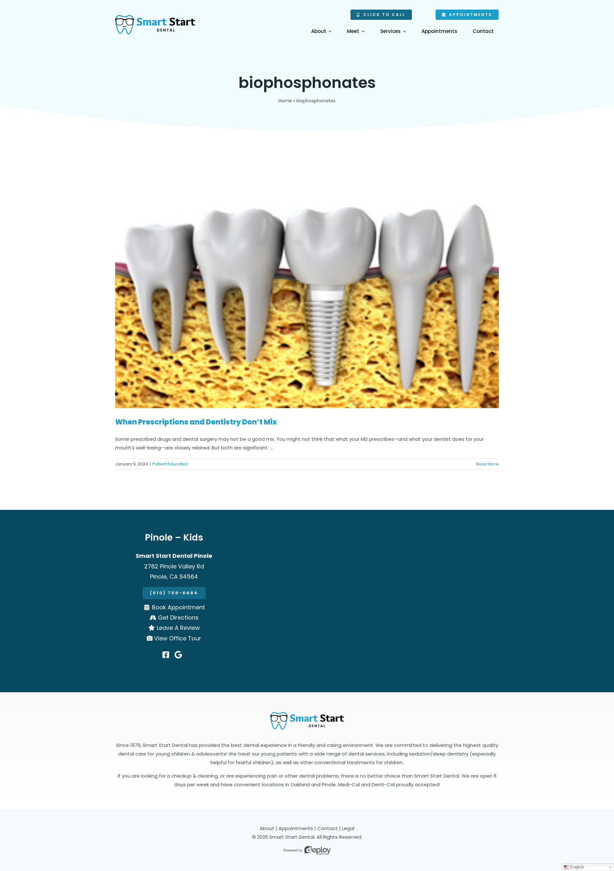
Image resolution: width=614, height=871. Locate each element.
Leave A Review (178, 628)
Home (285, 101)
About (267, 828)
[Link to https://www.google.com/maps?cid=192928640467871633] (178, 655)
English (576, 867)
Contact (327, 828)
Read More (487, 464)
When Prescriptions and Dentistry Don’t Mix (196, 422)
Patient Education (170, 464)
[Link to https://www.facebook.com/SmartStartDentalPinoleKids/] (165, 655)
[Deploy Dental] (317, 850)
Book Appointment (178, 607)
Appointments (296, 828)
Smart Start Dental (291, 837)
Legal (348, 828)
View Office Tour (177, 638)
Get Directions (178, 618)
